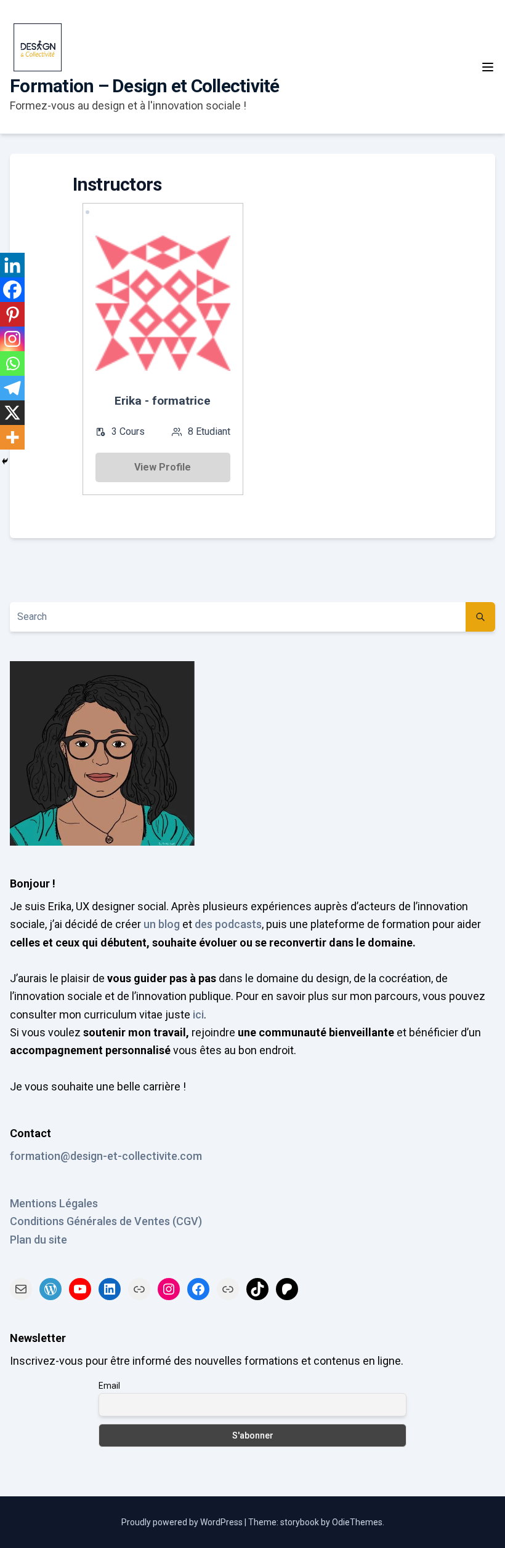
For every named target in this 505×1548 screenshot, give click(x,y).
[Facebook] (12, 289)
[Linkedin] (12, 265)
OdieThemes (357, 1522)
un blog (161, 924)
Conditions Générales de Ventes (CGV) (106, 1221)
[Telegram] (12, 388)
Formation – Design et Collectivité (145, 86)
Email (109, 1386)
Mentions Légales (54, 1203)
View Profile (162, 467)
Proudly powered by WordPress (182, 1522)
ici (198, 1014)
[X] (12, 412)
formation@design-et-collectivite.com (106, 1155)
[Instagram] (12, 339)
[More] (12, 437)
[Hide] (5, 461)
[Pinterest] (12, 314)
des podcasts (228, 924)
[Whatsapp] (12, 363)
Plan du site (38, 1239)
